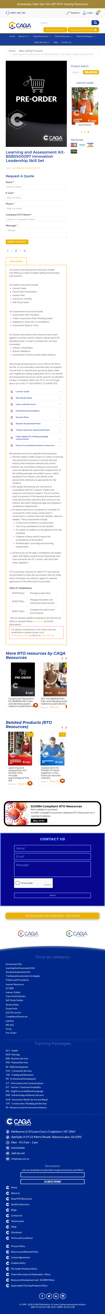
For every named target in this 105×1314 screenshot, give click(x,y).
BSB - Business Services (17, 1058)
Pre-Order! (11, 1033)
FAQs (13, 1226)
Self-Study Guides (14, 1000)
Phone (10, 203)
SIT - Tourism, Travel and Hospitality (23, 1087)
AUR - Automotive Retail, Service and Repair (27, 1099)
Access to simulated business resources (35, 445)
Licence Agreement (20, 1257)
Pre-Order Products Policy (24, 1268)
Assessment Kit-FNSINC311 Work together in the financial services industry (51, 772)
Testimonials (17, 1221)
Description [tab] (16, 261)
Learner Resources (15, 984)
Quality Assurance (20, 1204)
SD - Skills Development (17, 1067)
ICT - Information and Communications (24, 1083)
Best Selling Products (31, 51)
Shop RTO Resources (21, 1198)
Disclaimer (16, 1232)
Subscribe (52, 1181)
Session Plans (22, 417)
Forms (9, 1029)
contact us (38, 621)
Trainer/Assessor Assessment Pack (33, 430)
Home (12, 51)
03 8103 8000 (57, 915)
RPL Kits (10, 1025)
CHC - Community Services (19, 1071)
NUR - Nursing (13, 1054)
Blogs (14, 1209)
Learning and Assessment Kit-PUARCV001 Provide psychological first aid (18, 774)
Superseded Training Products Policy (29, 1285)
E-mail (10, 193)
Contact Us (16, 1215)
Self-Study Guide (24, 398)
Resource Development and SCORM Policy (32, 1280)
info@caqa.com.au (20, 635)
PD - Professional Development (21, 1079)
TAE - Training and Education (19, 1075)
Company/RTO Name (19, 214)
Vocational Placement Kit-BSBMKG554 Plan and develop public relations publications (21, 702)
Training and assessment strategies (23, 976)
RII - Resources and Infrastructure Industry (26, 1107)
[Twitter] (16, 250)
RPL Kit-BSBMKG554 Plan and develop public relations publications (55, 701)
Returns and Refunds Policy (24, 1251)
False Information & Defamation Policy (30, 1274)
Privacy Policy (18, 1246)
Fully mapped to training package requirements (32, 437)
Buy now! (39, 820)
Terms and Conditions (22, 1238)
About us (15, 1193)
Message (12, 225)
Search (91, 72)
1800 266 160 (47, 635)
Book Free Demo (55, 29)
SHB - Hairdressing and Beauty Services (25, 1095)
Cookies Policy (18, 1263)
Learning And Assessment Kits (20, 968)
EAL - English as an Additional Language (24, 1091)
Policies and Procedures (17, 980)
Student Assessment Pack (28, 423)
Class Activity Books (16, 996)
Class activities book (26, 404)
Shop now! (84, 125)
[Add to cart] (35, 705)
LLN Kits (10, 1021)
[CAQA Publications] (20, 24)
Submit (52, 895)
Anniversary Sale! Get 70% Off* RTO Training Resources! (52, 4)
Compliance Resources (17, 1016)
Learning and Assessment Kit (26, 168)
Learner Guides (13, 992)
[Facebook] (7, 250)
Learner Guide (22, 391)
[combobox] (62, 22)
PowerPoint (11, 1008)
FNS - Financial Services (17, 1062)
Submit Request (17, 242)
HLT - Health (12, 1050)
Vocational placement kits (18, 972)
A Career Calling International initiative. (68, 1304)
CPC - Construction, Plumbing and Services (26, 1103)
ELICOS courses (13, 1012)
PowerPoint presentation (28, 411)
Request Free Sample (82, 29)
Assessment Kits (14, 964)
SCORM (10, 988)
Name (10, 182)
